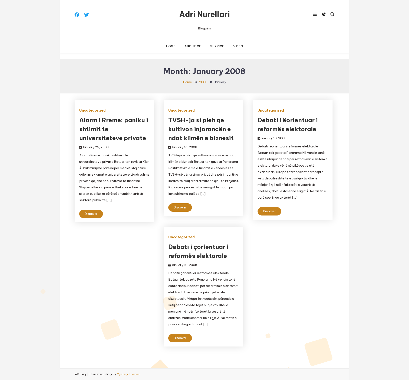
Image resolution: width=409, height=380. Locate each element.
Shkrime (217, 46)
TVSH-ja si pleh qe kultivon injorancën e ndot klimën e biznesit (201, 129)
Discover (91, 214)
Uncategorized (92, 110)
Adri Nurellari (204, 14)
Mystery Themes (128, 374)
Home (170, 46)
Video (238, 46)
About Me (192, 46)
